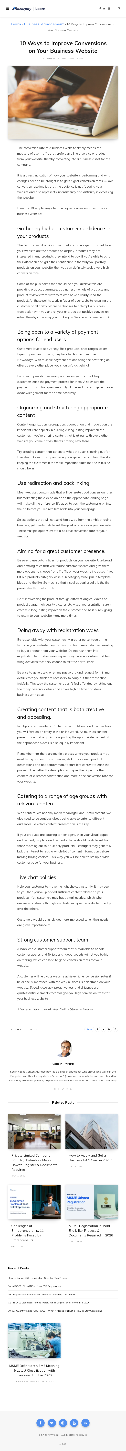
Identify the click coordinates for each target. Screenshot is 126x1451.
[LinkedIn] (5, 174)
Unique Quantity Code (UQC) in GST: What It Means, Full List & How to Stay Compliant (55, 1310)
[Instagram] (63, 1423)
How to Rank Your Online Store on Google (62, 1009)
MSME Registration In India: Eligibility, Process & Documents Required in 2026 (91, 1230)
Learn (16, 24)
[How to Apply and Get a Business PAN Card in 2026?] (91, 1131)
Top (64, 1444)
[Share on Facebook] (5, 157)
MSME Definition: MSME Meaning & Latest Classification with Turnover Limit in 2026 (34, 1370)
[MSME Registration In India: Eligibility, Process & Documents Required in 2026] (91, 1202)
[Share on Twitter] (5, 166)
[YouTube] (74, 1423)
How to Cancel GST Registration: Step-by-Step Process (38, 1277)
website (35, 1029)
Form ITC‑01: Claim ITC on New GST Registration (34, 1286)
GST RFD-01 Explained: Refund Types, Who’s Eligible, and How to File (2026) (49, 1302)
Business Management (44, 24)
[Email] (5, 183)
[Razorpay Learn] (28, 9)
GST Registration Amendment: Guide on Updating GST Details (41, 1294)
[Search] (117, 8)
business (17, 1029)
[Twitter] (52, 1423)
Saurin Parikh (63, 1064)
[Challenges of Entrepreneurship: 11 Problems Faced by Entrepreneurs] (34, 1202)
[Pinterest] (115, 1029)
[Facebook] (40, 1423)
